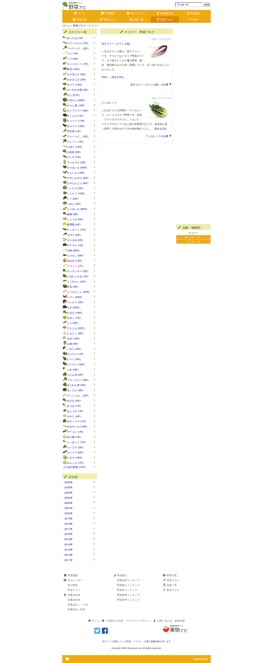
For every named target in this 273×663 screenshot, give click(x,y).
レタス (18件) (74, 457)
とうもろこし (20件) (78, 292)
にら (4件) (72, 323)
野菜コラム (110, 19)
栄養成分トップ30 (78, 604)
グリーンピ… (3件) (77, 136)
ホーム (81, 13)
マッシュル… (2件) (77, 395)
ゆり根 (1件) (74, 437)
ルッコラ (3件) (75, 447)
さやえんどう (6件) (77, 183)
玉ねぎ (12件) (74, 260)
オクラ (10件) (74, 84)
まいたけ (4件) (75, 390)
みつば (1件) (74, 406)
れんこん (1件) (75, 463)
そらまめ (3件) (75, 240)
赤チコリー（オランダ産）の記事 (149, 84)
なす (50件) (73, 307)
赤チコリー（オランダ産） (117, 43)
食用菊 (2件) (74, 224)
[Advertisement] (193, 75)
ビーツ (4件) (74, 359)
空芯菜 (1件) (74, 131)
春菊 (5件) (72, 214)
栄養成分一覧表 (76, 609)
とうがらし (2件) (76, 281)
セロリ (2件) (74, 235)
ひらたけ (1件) (75, 354)
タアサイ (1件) (75, 245)
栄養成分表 (167, 13)
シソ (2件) (72, 198)
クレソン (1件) (75, 141)
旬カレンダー (138, 13)
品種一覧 (138, 19)
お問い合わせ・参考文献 (171, 620)
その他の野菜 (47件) (74, 467)
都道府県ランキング (128, 595)
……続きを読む (115, 77)
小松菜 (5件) (74, 152)
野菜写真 (82, 19)
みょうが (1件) (75, 411)
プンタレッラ (109, 102)
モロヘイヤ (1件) (76, 421)
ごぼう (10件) (74, 147)
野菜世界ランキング (128, 599)
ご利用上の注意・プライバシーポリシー (128, 620)
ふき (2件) (72, 369)
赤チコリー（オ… (193, 237)
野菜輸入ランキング (128, 585)
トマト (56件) (74, 297)
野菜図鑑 (110, 13)
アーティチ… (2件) (77, 48)
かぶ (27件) (73, 95)
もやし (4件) (74, 416)
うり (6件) (72, 58)
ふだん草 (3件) (75, 375)
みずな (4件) (74, 400)
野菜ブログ (167, 19)
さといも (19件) (76, 172)
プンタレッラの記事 (157, 136)
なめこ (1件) (74, 318)
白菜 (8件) (72, 343)
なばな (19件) (74, 312)
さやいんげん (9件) (77, 178)
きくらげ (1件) (75, 116)
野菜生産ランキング (128, 580)
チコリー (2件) (75, 266)
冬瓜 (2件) (72, 286)
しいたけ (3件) (75, 188)
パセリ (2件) (74, 349)
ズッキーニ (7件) (76, 229)
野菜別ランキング (127, 590)
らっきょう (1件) (76, 442)
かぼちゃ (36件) (76, 100)
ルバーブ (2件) (75, 452)
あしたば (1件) (75, 38)
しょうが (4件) (75, 219)
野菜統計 (195, 13)
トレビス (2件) (75, 302)
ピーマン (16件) (76, 364)
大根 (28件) (73, 250)
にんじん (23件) (76, 328)
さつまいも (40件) (77, 167)
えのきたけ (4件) (76, 74)
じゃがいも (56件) (77, 209)
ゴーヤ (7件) (74, 157)
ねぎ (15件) (73, 338)
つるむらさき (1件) (77, 276)
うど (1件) (72, 53)
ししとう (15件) (76, 193)
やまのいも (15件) (77, 426)
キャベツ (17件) (76, 121)
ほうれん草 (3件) (76, 385)
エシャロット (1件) (77, 64)
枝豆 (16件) (73, 69)
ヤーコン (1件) (75, 431)
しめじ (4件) (74, 204)
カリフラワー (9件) (77, 110)
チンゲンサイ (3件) (77, 271)
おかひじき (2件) (76, 79)
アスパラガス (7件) (77, 43)
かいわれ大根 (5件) (77, 89)
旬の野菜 (73, 585)
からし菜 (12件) (76, 105)
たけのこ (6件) (75, 255)
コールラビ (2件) (76, 162)
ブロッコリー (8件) (77, 380)
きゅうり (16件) (76, 126)
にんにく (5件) (75, 333)
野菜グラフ (74, 590)
